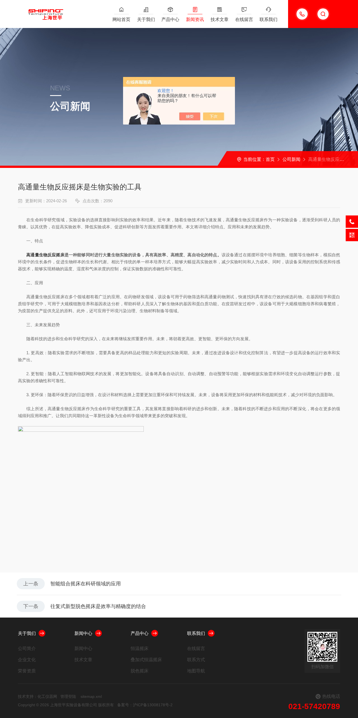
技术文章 (220, 19)
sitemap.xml (91, 696)
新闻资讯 (195, 19)
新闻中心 (83, 633)
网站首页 (121, 19)
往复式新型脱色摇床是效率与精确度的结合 (98, 606)
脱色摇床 (140, 670)
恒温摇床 (140, 648)
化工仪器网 (47, 696)
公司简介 (27, 648)
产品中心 (170, 19)
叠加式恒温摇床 (146, 659)
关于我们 (146, 19)
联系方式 (196, 659)
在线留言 (244, 19)
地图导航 (196, 670)
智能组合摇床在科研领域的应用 (85, 583)
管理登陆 (68, 696)
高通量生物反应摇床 (45, 254)
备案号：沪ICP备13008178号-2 (145, 705)
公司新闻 (291, 159)
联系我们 (268, 19)
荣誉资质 (27, 670)
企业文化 (27, 659)
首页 (270, 159)
